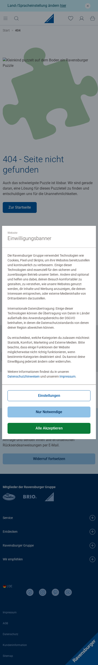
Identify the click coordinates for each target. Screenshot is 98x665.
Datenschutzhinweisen (24, 376)
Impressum (67, 376)
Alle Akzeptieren (49, 428)
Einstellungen (49, 395)
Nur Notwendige (49, 412)
